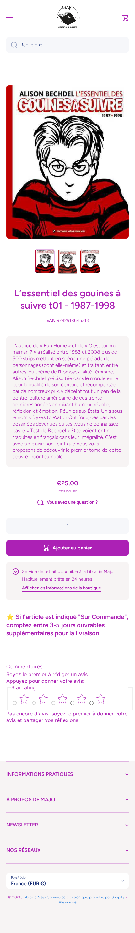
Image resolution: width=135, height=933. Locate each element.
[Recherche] (11, 45)
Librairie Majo (34, 897)
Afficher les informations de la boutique (61, 588)
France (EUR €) (28, 883)
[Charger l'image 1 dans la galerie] (45, 261)
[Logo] (67, 18)
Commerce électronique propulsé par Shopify (85, 897)
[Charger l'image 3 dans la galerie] (90, 261)
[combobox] (67, 45)
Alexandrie (68, 902)
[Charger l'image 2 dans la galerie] (67, 262)
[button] (125, 18)
